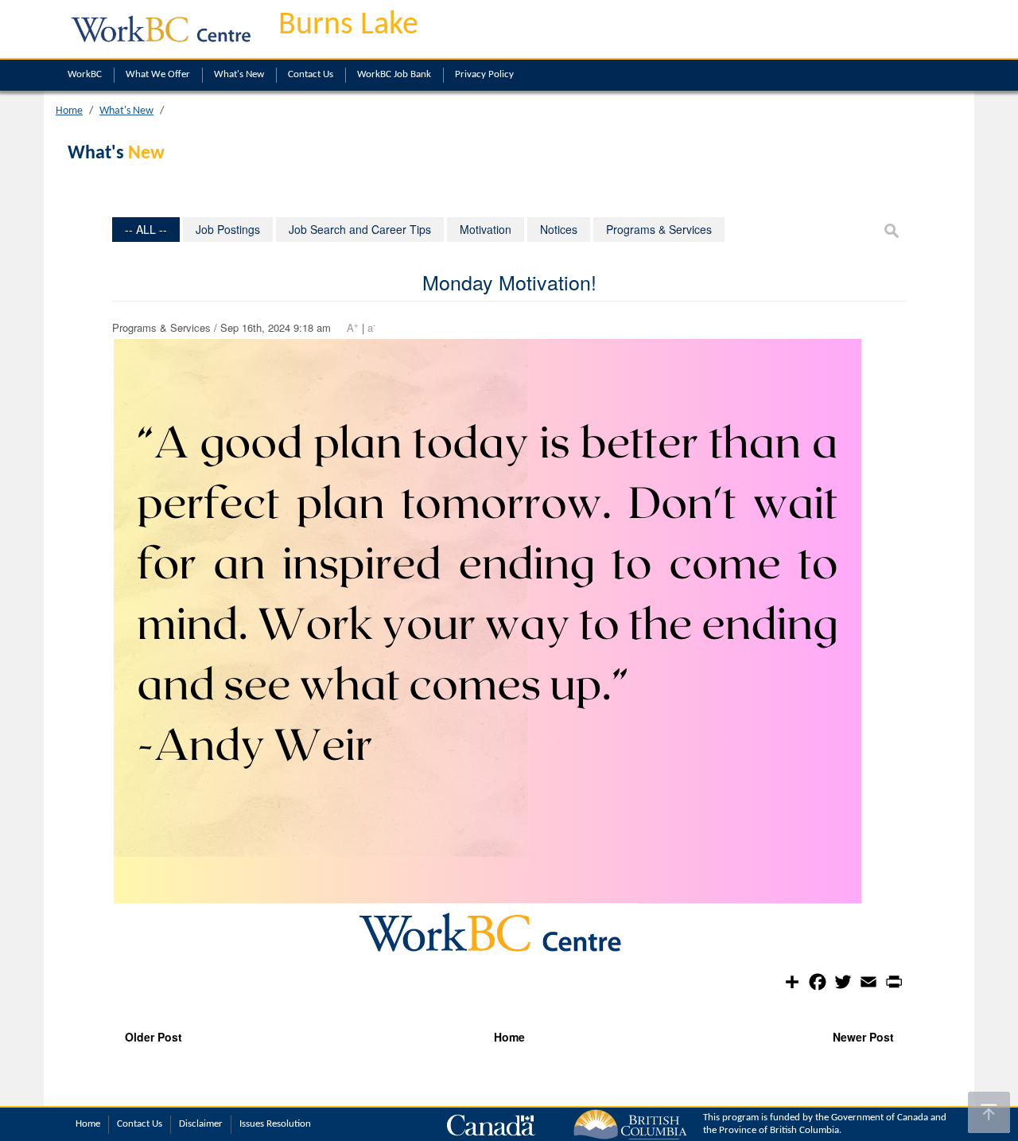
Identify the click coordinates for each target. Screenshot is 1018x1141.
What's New (239, 74)
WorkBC (85, 74)
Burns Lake (348, 25)
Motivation (485, 229)
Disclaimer (201, 1124)
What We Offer (158, 74)
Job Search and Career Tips (360, 229)
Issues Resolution (275, 1124)
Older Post (153, 1037)
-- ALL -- (146, 229)
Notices (558, 229)
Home (69, 111)
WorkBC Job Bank (394, 74)
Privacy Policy (484, 74)
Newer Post (863, 1037)
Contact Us (310, 74)
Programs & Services (659, 229)
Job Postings (228, 229)
